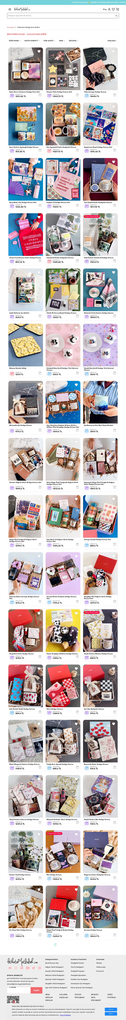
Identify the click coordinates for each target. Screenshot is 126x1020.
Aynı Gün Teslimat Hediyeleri (56, 987)
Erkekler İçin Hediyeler (79, 979)
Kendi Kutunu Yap (52, 963)
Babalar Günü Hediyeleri (54, 975)
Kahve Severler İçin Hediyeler (82, 987)
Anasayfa (10, 27)
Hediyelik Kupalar (78, 971)
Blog (105, 9)
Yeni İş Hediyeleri (77, 967)
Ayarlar (111, 1014)
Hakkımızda (101, 967)
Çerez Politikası (65, 1015)
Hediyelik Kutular (77, 963)
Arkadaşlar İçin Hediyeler (80, 983)
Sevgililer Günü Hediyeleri (55, 983)
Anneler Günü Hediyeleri (54, 971)
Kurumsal (100, 971)
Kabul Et (111, 1009)
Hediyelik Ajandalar (78, 975)
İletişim (99, 963)
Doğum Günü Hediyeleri (54, 967)
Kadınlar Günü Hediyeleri (55, 979)
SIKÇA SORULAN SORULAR (49, 997)
